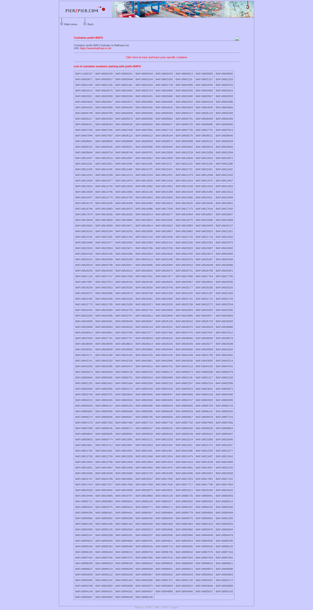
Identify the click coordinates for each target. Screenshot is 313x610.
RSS (165, 607)
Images (174, 607)
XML (157, 607)
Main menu (71, 24)
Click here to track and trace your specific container (156, 57)
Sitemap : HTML (143, 607)
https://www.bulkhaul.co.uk (96, 48)
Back (90, 24)
